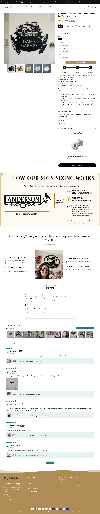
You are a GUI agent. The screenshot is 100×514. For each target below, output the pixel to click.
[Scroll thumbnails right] (92, 335)
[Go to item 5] (42, 334)
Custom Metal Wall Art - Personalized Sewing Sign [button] (26, 394)
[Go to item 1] (10, 334)
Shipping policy (67, 511)
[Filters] (83, 343)
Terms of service (59, 511)
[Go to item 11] (89, 334)
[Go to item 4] (34, 334)
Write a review (85, 328)
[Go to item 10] (81, 334)
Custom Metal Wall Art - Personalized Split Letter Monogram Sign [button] (30, 455)
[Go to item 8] (65, 334)
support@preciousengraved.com (35, 301)
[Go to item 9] (73, 334)
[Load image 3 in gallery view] (29, 68)
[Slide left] (5, 68)
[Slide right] (53, 68)
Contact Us (31, 481)
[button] (89, 6)
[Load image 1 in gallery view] (11, 68)
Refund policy (31, 486)
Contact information (76, 511)
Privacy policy (51, 511)
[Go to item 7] (57, 334)
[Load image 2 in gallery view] (20, 68)
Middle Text (62, 48)
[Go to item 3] (26, 334)
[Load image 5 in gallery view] (47, 68)
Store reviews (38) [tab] (22, 343)
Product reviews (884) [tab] (12, 343)
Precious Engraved (27, 511)
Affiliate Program (32, 491)
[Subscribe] (78, 485)
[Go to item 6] (50, 334)
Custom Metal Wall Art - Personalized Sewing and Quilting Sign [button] (29, 416)
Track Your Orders (33, 488)
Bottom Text (62, 54)
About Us (30, 483)
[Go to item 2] (18, 334)
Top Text (61, 42)
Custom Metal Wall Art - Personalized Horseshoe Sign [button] (27, 361)
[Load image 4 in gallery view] (38, 68)
